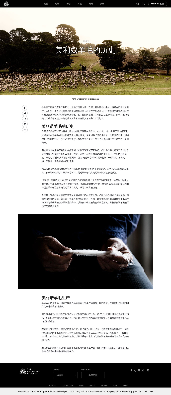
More (125, 385)
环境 (80, 3)
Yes (145, 391)
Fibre (74, 99)
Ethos (81, 385)
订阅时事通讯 (86, 370)
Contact (104, 385)
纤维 (91, 3)
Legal (115, 385)
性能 (46, 3)
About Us (52, 385)
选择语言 (57, 370)
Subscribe (93, 375)
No (151, 391)
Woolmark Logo (67, 385)
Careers (92, 385)
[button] (137, 4)
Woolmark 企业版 (157, 4)
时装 (57, 3)
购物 (102, 3)
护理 (68, 3)
